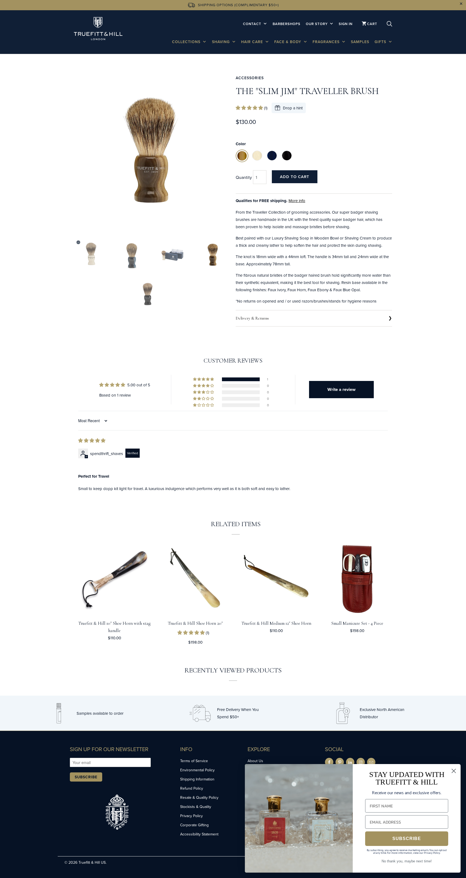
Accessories (250, 78)
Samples (360, 41)
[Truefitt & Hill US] (98, 29)
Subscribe (86, 777)
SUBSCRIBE (406, 838)
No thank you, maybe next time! (407, 861)
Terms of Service (194, 761)
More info (297, 200)
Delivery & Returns (252, 318)
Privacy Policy (191, 815)
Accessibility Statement (199, 834)
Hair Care (252, 41)
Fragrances (327, 41)
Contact (252, 23)
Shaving (221, 41)
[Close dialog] (453, 771)
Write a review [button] (341, 389)
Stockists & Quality (195, 806)
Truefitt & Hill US (92, 862)
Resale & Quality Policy (199, 797)
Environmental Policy (197, 770)
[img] (91, 440)
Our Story (317, 23)
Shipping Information (197, 779)
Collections (187, 41)
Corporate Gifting (194, 825)
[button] (250, 108)
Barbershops (286, 23)
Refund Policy (191, 788)
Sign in (345, 23)
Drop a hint (293, 108)
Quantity (244, 177)
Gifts (381, 41)
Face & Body (288, 41)
